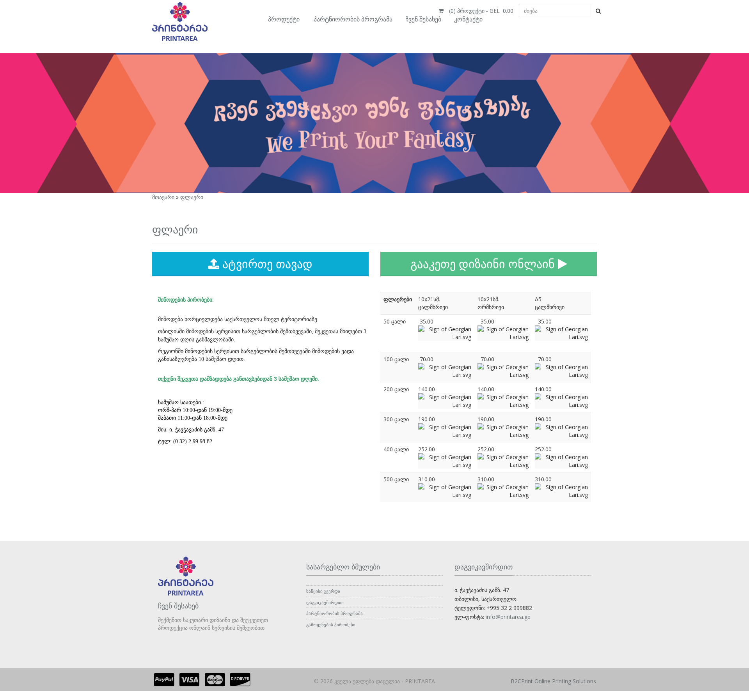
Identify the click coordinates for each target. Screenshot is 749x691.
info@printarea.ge (508, 616)
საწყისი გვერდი (323, 591)
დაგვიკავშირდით (325, 602)
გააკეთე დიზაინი (482, 264)
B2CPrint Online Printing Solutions (553, 681)
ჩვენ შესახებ (423, 19)
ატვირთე (265, 264)
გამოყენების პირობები (330, 624)
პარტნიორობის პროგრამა (353, 19)
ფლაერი (191, 197)
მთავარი (163, 197)
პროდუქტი (284, 19)
